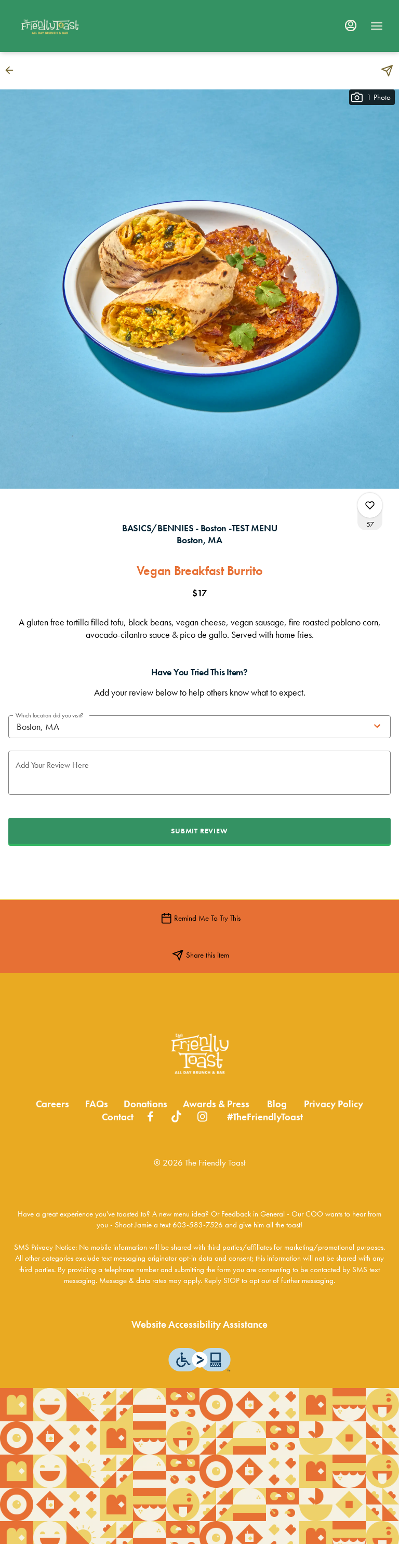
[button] (12, 70)
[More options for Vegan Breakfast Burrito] (369, 505)
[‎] (150, 1115)
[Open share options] (387, 70)
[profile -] (350, 25)
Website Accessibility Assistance (199, 1324)
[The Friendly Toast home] (63, 26)
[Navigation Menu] (376, 26)
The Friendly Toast (199, 1053)
